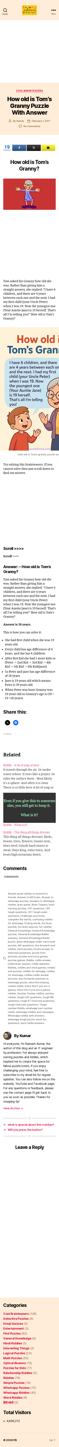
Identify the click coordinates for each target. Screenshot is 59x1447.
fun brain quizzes (28, 926)
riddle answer (43, 960)
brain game (23, 904)
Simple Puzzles (14, 1383)
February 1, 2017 (41, 121)
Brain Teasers (40, 904)
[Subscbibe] (48, 148)
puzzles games (16, 960)
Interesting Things (16, 1348)
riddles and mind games (32, 967)
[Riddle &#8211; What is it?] (29, 808)
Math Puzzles (12, 1358)
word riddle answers (32, 1023)
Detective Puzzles (16, 1318)
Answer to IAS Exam (28, 897)
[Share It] (19, 148)
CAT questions (35, 908)
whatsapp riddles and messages (35, 1012)
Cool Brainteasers (29, 90)
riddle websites (40, 963)
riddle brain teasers (19, 963)
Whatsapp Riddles (16, 1392)
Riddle (30, 960)
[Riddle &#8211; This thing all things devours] (29, 843)
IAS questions (26, 945)
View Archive (13, 1108)
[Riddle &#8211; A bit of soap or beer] (29, 776)
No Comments (31, 126)
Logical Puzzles (14, 1353)
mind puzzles (24, 949)
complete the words (19, 919)
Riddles (12, 967)
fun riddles (45, 926)
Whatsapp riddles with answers (26, 1015)
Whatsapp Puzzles (16, 1387)
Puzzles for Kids (14, 1368)
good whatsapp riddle (29, 941)
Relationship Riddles (17, 1373)
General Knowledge (19, 930)
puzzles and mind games (33, 956)
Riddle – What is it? (15, 825)
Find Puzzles (12, 1333)
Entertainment (13, 1328)
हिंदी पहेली (8, 1402)
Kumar (20, 121)
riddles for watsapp (34, 971)
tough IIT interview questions (37, 1000)
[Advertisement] (29, 51)
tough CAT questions (29, 997)
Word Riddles (12, 1397)
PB (15, 1440)
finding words (32, 923)
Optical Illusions (14, 1363)
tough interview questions (23, 1004)
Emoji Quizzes (13, 1323)
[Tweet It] (34, 148)
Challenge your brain (32, 915)
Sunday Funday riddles (30, 993)
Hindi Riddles (12, 1343)
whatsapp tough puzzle (21, 1019)
